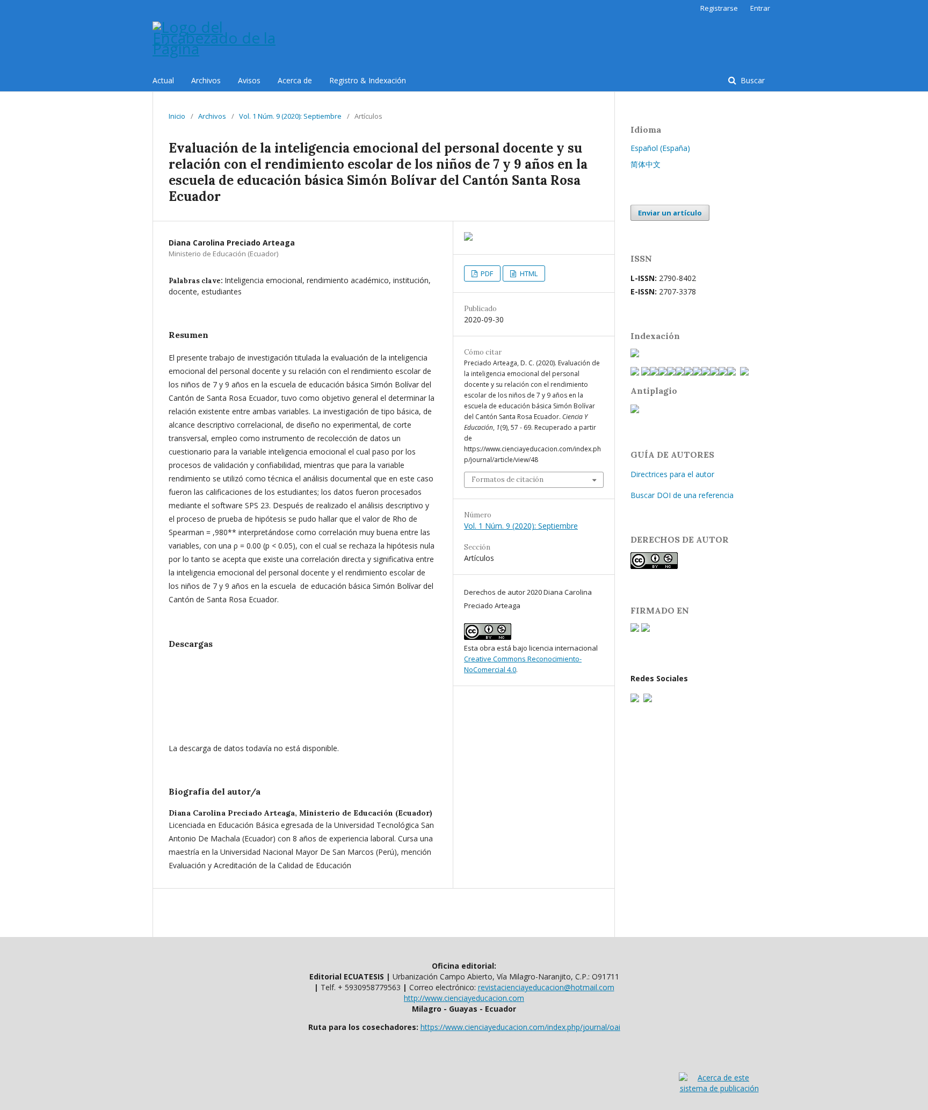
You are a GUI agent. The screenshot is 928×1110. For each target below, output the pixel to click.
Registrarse (719, 8)
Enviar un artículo (670, 213)
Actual (163, 80)
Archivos (206, 80)
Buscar (751, 80)
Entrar (760, 8)
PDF (486, 273)
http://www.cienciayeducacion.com (464, 998)
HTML (528, 273)
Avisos (249, 80)
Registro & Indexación (367, 80)
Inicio (177, 116)
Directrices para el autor (672, 474)
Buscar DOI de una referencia (682, 495)
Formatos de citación (507, 479)
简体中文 (645, 164)
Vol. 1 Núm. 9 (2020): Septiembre (290, 116)
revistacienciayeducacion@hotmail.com (546, 987)
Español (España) (660, 148)
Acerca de (295, 80)
